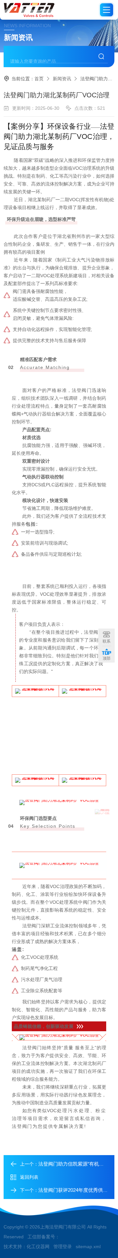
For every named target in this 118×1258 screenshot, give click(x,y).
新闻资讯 (62, 78)
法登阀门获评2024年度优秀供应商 (75, 1190)
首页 (39, 78)
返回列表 (29, 1177)
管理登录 (62, 1246)
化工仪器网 (38, 1246)
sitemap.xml (88, 1246)
